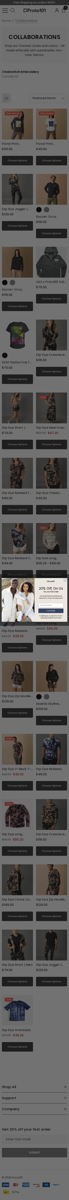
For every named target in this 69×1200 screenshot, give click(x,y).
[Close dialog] (65, 580)
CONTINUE (51, 611)
